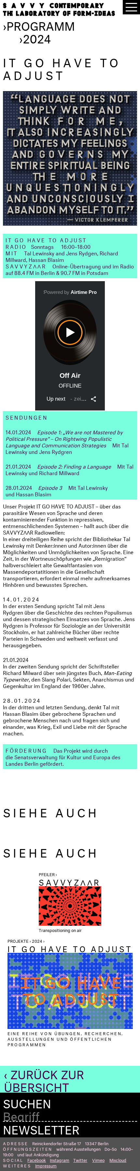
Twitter (80, 1159)
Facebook (36, 1159)
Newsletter (41, 1128)
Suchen (27, 1102)
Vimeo (98, 1159)
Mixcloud (117, 1159)
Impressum (46, 1165)
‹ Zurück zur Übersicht (44, 1079)
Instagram (59, 1159)
